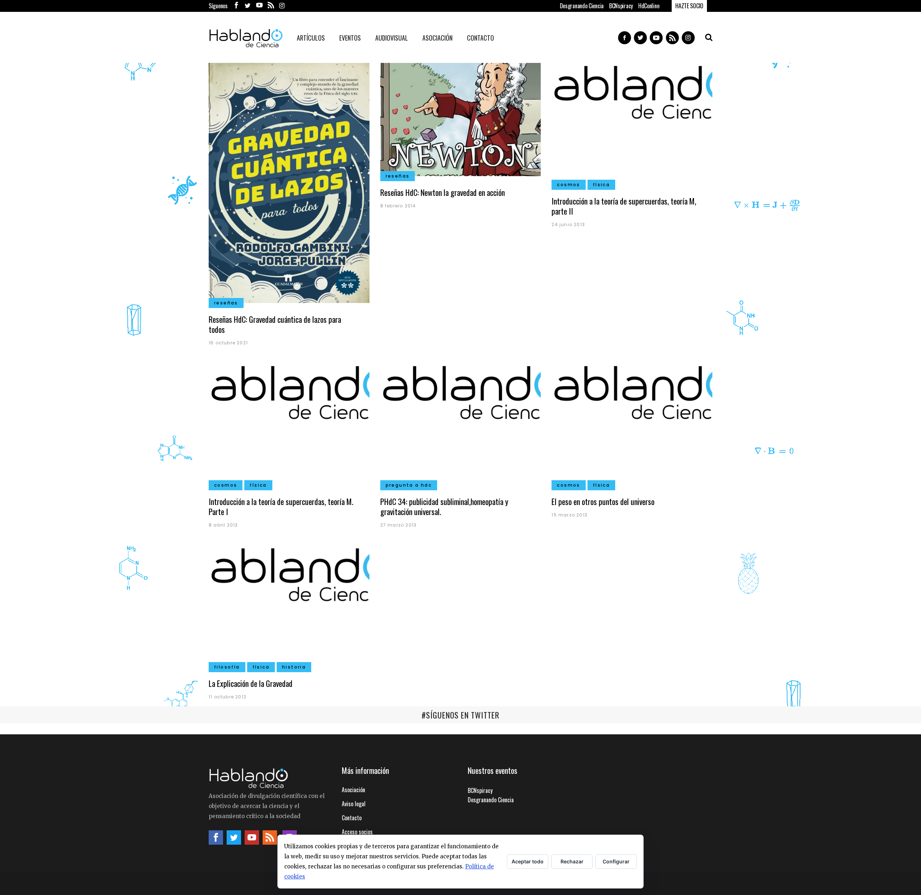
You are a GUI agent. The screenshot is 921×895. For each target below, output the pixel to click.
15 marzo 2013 (569, 515)
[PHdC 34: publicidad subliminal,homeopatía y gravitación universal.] (460, 423)
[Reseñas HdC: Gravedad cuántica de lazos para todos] (289, 182)
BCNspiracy (621, 5)
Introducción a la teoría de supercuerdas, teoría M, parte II (624, 206)
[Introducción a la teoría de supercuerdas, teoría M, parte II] (632, 123)
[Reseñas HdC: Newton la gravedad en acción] (460, 119)
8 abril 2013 (223, 525)
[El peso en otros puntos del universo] (632, 423)
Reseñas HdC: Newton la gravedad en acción (442, 192)
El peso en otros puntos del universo (603, 501)
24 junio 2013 (568, 224)
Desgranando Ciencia (582, 5)
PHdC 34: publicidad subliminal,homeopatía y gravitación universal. (444, 506)
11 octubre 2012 (227, 697)
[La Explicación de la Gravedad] (289, 605)
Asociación (353, 790)
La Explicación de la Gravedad (250, 683)
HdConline (648, 5)
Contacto (352, 818)
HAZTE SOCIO (689, 5)
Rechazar (572, 861)
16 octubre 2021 (228, 343)
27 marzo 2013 (398, 525)
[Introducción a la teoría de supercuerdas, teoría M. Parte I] (289, 423)
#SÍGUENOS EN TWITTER (460, 715)
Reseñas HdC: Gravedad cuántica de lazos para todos (275, 324)
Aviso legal (354, 804)
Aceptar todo (528, 861)
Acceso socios (357, 832)
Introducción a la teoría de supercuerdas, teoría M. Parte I (281, 506)
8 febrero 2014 (398, 206)
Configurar (616, 861)
